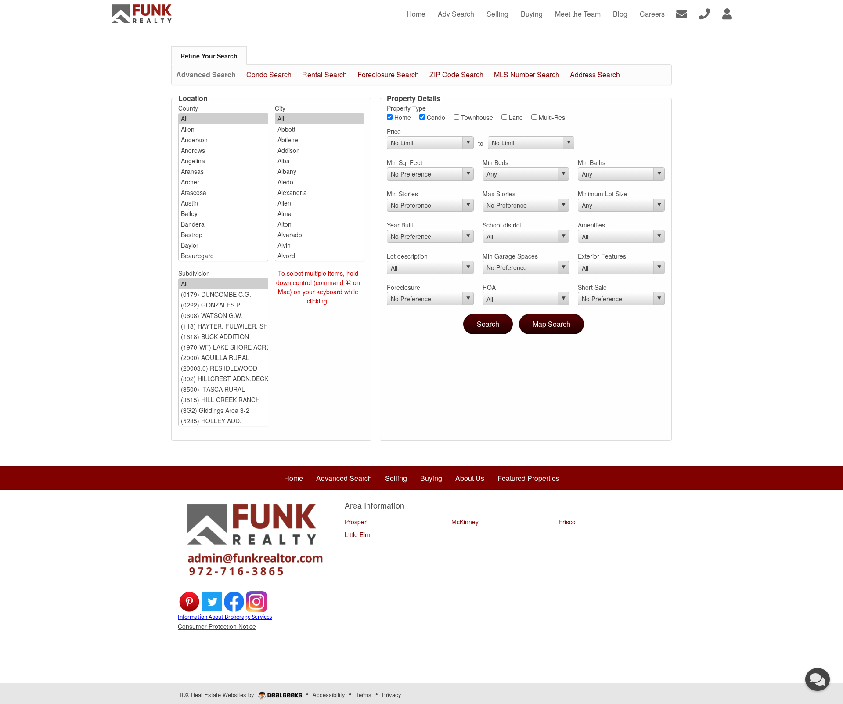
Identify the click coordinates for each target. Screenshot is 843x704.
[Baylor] (223, 245)
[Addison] (319, 150)
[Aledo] (319, 182)
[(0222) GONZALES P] (223, 305)
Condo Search (269, 74)
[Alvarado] (319, 234)
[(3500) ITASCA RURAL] (223, 389)
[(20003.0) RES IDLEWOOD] (223, 368)
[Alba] (319, 160)
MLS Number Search (526, 74)
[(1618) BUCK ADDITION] (223, 336)
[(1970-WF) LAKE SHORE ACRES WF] (223, 347)
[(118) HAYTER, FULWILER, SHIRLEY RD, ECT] (223, 326)
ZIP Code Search (456, 74)
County (188, 108)
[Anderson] (223, 139)
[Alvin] (319, 245)
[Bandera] (223, 224)
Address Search (595, 74)
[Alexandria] (319, 192)
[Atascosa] (223, 192)
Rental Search (324, 74)
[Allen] (223, 129)
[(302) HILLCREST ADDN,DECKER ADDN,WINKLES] (223, 378)
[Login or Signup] (727, 13)
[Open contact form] (681, 13)
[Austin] (223, 203)
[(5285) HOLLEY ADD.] (223, 420)
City (280, 108)
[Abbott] (319, 129)
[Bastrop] (223, 234)
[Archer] (223, 182)
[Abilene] (319, 139)
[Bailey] (223, 213)
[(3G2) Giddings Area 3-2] (223, 410)
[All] (223, 118)
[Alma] (319, 213)
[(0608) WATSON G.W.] (223, 315)
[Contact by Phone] (704, 13)
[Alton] (319, 224)
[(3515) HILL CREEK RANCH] (223, 399)
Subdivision (194, 273)
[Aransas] (223, 171)
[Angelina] (223, 160)
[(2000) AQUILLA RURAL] (223, 357)
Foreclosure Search (388, 74)
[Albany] (319, 171)
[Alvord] (319, 255)
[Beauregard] (223, 255)
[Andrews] (223, 150)
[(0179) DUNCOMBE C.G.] (223, 294)
